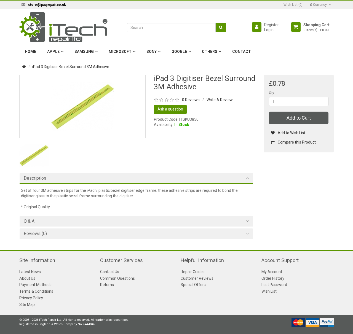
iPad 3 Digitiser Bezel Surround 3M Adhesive (70, 66)
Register (271, 25)
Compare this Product (297, 142)
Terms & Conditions (36, 291)
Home (30, 51)
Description (35, 178)
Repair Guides (193, 272)
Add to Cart (299, 118)
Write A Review (220, 100)
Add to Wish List (291, 133)
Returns (107, 284)
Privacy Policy (31, 298)
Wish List (269, 291)
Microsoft (120, 51)
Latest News (30, 272)
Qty (271, 93)
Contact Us (109, 272)
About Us (27, 278)
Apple (53, 51)
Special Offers (193, 284)
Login (269, 30)
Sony (151, 51)
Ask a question (170, 109)
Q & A (29, 221)
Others (209, 51)
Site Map (27, 304)
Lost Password (274, 284)
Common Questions (117, 278)
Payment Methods (35, 284)
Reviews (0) (35, 233)
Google (179, 51)
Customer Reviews (197, 278)
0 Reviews (191, 100)
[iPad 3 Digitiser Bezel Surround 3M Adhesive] (82, 106)
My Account (271, 272)
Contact (241, 51)
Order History (272, 278)
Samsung (84, 51)
